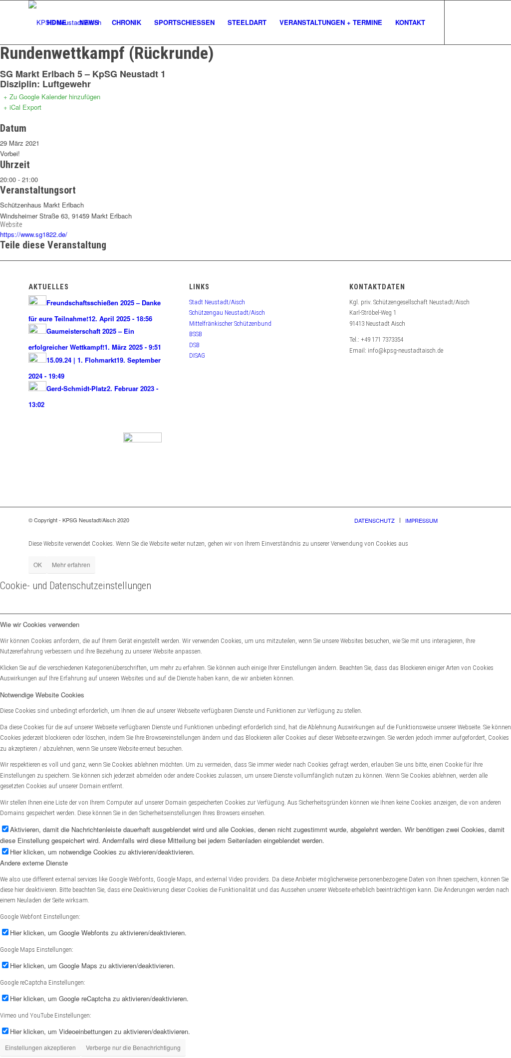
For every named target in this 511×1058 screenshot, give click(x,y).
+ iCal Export (22, 107)
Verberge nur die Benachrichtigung (133, 1047)
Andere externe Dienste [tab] (34, 862)
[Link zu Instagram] (475, 21)
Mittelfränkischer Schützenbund (230, 323)
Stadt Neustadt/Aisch (217, 302)
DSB (194, 345)
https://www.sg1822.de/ (33, 234)
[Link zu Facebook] (460, 21)
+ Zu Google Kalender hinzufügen (51, 96)
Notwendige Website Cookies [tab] (42, 694)
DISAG (197, 355)
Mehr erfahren (71, 564)
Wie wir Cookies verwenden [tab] (39, 624)
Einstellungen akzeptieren (40, 1047)
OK (37, 564)
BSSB (195, 334)
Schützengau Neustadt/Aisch (227, 312)
